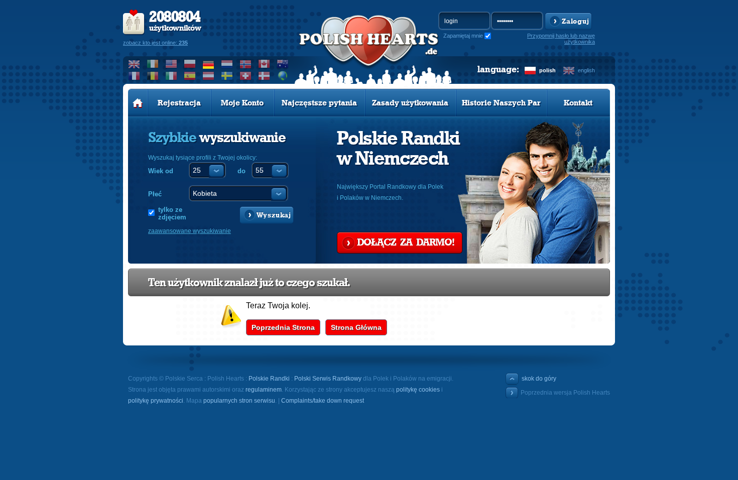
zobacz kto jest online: (155, 43)
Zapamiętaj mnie (463, 36)
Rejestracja (179, 103)
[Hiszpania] (190, 76)
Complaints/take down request (322, 400)
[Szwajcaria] (245, 76)
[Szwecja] (227, 76)
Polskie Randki (269, 378)
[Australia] (283, 64)
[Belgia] (153, 76)
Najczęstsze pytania (319, 103)
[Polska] (190, 64)
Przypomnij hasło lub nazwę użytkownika (561, 39)
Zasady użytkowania (410, 103)
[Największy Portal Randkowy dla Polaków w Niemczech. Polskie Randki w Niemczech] (369, 51)
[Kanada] (264, 64)
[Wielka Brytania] (134, 64)
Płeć (155, 194)
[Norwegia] (245, 64)
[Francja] (134, 76)
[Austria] (208, 76)
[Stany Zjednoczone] (171, 64)
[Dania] (264, 76)
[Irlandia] (153, 64)
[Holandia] (227, 64)
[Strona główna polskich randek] (138, 103)
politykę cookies (418, 389)
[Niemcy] (208, 64)
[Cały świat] (283, 76)
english (586, 70)
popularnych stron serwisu (239, 400)
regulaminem (263, 389)
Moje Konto (242, 103)
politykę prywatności (155, 400)
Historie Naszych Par (501, 103)
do (241, 171)
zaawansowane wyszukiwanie (189, 230)
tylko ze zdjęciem (172, 213)
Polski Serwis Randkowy (327, 378)
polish (547, 70)
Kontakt (578, 103)
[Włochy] (171, 76)
